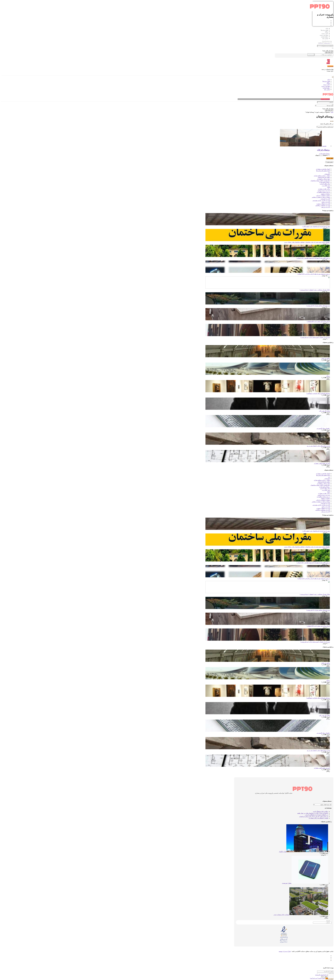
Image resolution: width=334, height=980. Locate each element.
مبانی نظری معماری (324, 189)
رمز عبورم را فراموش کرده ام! (324, 975)
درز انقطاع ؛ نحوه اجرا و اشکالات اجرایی (316, 815)
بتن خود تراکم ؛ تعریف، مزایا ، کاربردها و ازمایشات (313, 816)
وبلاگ (326, 31)
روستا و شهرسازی (324, 153)
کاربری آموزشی (325, 199)
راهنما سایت (324, 36)
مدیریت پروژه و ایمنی (323, 190)
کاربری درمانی (325, 202)
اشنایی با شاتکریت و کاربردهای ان (318, 818)
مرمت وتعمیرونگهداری (323, 192)
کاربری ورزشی (325, 207)
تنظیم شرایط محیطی (324, 177)
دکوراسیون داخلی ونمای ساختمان (320, 180)
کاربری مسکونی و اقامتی (322, 205)
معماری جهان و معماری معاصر (321, 197)
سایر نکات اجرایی (325, 184)
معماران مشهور (325, 194)
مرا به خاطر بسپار (326, 976)
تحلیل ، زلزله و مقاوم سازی (322, 175)
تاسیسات (327, 174)
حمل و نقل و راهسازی (323, 179)
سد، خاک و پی (326, 185)
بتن (329, 172)
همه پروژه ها (324, 30)
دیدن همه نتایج (329, 52)
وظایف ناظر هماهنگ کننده (320, 811)
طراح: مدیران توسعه (285, 951)
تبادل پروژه (325, 33)
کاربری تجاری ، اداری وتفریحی (321, 200)
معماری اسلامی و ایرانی (323, 195)
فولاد (328, 187)
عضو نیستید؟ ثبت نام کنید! (317, 978)
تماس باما (325, 38)
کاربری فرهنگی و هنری (323, 203)
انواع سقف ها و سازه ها (323, 170)
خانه (327, 28)
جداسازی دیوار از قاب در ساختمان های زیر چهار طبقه (312, 813)
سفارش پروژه (324, 35)
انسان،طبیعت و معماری (323, 169)
